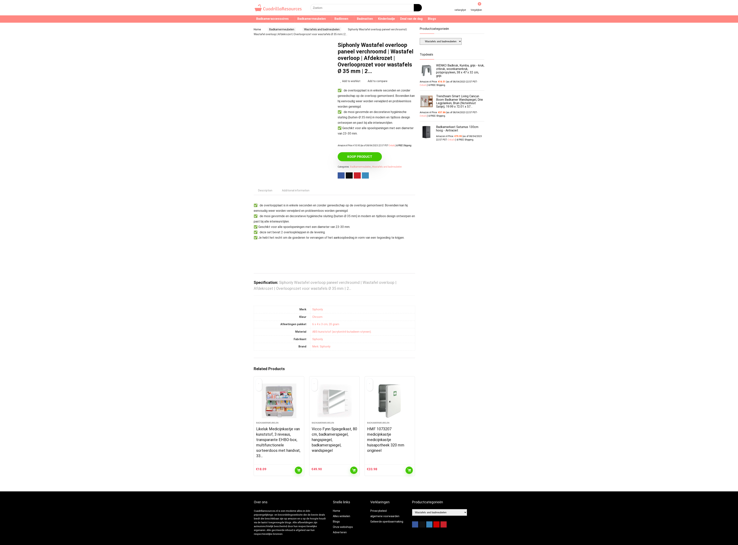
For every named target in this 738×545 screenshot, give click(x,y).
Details (392, 145)
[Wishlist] (460, 6)
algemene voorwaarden (384, 516)
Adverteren (340, 532)
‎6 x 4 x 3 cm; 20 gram (325, 324)
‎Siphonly (317, 309)
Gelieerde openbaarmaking (386, 521)
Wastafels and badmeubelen (322, 29)
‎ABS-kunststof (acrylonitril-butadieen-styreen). (341, 331)
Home (257, 29)
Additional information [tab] (295, 190)
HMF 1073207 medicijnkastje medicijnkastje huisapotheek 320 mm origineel (385, 440)
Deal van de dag (411, 19)
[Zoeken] (418, 7)
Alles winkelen (341, 516)
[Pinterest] (443, 524)
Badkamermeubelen (311, 19)
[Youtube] (436, 524)
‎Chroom (317, 317)
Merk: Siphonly (321, 346)
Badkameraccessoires (272, 19)
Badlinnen (341, 19)
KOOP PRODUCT (359, 157)
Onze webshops (343, 526)
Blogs (432, 19)
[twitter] (422, 524)
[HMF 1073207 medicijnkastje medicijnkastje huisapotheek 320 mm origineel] (389, 401)
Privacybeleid (378, 510)
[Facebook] (415, 524)
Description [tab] (265, 190)
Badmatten (365, 19)
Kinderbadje (386, 19)
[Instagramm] (429, 524)
